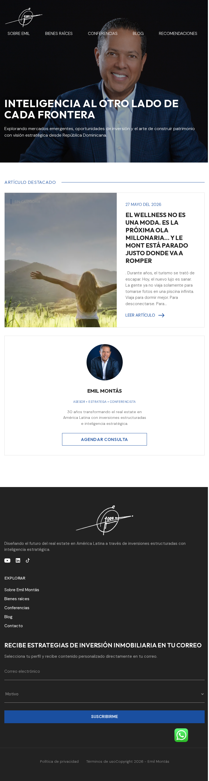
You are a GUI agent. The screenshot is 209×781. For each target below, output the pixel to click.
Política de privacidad (59, 761)
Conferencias (103, 33)
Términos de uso (101, 761)
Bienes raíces (59, 33)
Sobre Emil (19, 33)
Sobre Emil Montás (21, 590)
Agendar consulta (104, 439)
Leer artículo (140, 315)
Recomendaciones (178, 33)
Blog (138, 33)
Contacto (13, 626)
